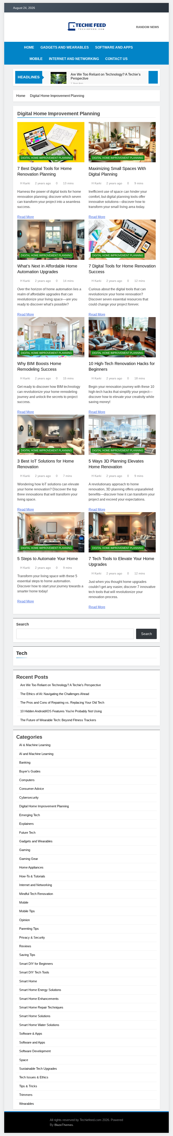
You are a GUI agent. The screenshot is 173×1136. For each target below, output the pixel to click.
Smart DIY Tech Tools (34, 972)
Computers (27, 780)
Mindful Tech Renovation (36, 894)
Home (29, 47)
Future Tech (27, 832)
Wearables (26, 1103)
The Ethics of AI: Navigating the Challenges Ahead (54, 694)
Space (23, 1060)
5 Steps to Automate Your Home (47, 558)
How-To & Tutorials (32, 876)
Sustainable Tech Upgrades (38, 1068)
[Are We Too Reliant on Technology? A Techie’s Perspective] (58, 80)
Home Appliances (31, 867)
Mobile (36, 59)
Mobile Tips (27, 911)
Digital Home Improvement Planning (46, 157)
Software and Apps (114, 47)
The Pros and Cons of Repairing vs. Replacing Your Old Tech (62, 702)
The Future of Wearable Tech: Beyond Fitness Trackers (58, 720)
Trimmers (25, 1095)
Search (22, 624)
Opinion (24, 920)
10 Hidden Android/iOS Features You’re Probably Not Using (61, 711)
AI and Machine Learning (36, 754)
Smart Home (28, 981)
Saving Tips (27, 955)
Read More (25, 217)
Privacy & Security (32, 937)
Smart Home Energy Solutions (40, 990)
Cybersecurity (29, 797)
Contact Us (116, 59)
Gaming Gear (28, 858)
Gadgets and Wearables (65, 47)
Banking (24, 762)
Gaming (24, 850)
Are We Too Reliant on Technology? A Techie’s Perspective (106, 76)
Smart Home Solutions (34, 1016)
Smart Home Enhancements (39, 998)
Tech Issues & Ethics (33, 1077)
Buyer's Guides (30, 771)
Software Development (35, 1051)
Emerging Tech (29, 815)
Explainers (26, 823)
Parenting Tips (29, 928)
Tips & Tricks (28, 1086)
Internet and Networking (74, 59)
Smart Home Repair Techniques (41, 1007)
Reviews (25, 946)
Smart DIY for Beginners (36, 963)
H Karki (25, 183)
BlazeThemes (63, 1124)
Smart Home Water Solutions (39, 1025)
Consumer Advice (31, 788)
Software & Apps (30, 1033)
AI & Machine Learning (34, 745)
